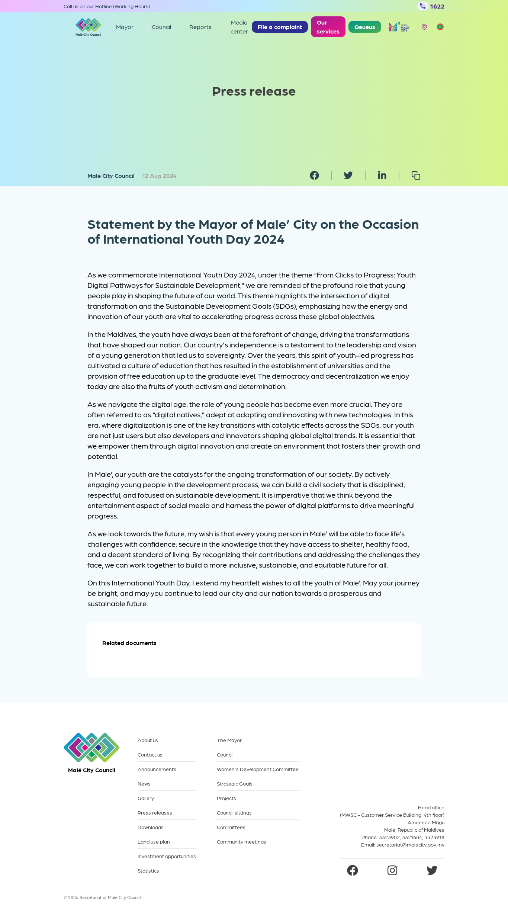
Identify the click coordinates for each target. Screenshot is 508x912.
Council (225, 754)
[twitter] (348, 175)
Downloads (151, 827)
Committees (231, 827)
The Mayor (229, 740)
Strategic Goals (235, 783)
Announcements (157, 769)
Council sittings (234, 812)
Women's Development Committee (258, 769)
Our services (328, 27)
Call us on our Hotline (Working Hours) (107, 6)
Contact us (150, 754)
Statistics (148, 870)
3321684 (412, 837)
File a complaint (280, 26)
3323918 (434, 837)
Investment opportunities (167, 856)
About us (148, 740)
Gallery (146, 798)
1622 (437, 6)
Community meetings (241, 841)
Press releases (155, 812)
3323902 (389, 837)
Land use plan (154, 841)
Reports (200, 26)
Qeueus (364, 26)
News (144, 783)
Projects (226, 798)
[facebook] (314, 175)
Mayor (125, 26)
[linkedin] (382, 175)
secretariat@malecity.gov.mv (410, 844)
